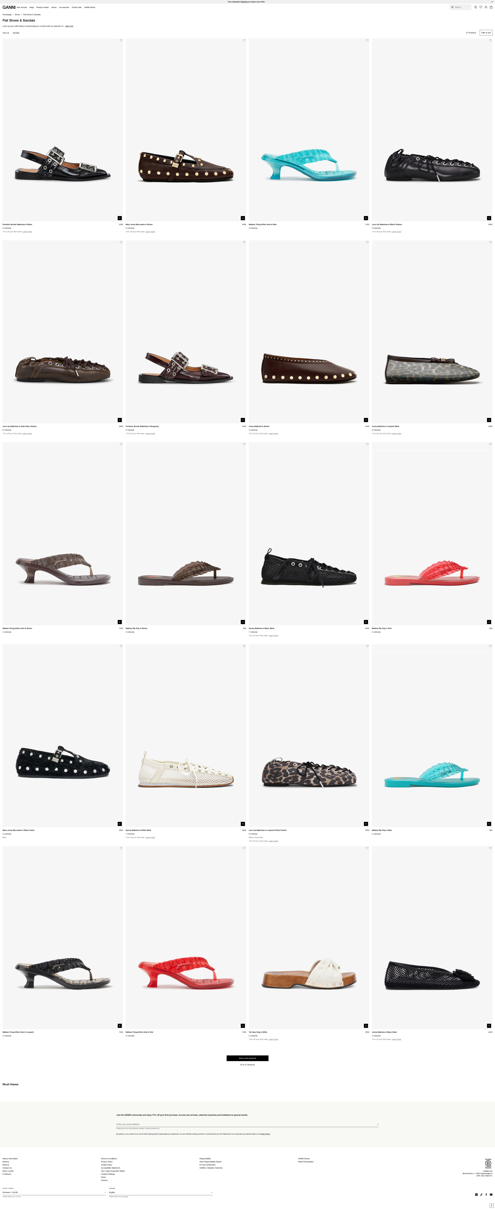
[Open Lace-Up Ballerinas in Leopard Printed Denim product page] (309, 735)
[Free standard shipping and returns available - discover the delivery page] (247, 2)
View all (6, 33)
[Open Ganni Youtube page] (491, 1194)
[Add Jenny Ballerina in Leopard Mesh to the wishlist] (490, 242)
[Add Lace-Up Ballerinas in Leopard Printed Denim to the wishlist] (367, 646)
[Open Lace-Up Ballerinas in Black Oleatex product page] (432, 129)
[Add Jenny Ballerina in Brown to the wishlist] (367, 242)
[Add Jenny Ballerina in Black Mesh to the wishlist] (490, 848)
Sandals (16, 33)
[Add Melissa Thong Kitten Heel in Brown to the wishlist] (121, 444)
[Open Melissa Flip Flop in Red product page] (432, 533)
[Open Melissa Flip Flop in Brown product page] (186, 533)
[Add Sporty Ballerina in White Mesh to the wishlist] (244, 646)
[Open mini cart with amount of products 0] (491, 7)
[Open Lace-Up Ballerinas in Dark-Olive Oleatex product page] (63, 331)
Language (112, 1188)
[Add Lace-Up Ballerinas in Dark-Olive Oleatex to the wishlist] (121, 242)
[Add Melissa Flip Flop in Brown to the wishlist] (244, 444)
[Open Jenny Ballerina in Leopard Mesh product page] (432, 331)
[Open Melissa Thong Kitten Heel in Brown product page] (63, 533)
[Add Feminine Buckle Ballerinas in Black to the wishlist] (121, 40)
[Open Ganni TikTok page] (481, 1194)
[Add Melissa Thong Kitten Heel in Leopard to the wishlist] (121, 848)
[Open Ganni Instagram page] (476, 1194)
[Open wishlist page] (480, 7)
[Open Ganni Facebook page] (486, 1194)
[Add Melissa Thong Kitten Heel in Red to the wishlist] (244, 848)
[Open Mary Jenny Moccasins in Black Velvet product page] (63, 735)
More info (69, 26)
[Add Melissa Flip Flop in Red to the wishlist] (490, 444)
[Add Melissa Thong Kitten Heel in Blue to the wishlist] (367, 40)
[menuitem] (22, 7)
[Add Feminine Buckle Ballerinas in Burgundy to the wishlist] (244, 242)
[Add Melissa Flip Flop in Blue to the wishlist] (490, 646)
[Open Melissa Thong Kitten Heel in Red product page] (186, 937)
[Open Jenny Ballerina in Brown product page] (309, 331)
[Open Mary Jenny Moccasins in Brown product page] (186, 129)
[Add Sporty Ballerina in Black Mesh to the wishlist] (367, 444)
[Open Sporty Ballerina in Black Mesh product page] (309, 533)
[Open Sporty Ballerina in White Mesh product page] (186, 735)
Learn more (27, 231)
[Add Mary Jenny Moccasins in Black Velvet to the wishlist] (121, 646)
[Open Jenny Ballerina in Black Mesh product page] (432, 937)
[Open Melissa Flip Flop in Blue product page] (432, 735)
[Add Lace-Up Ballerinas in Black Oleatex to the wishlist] (490, 40)
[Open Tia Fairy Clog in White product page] (309, 937)
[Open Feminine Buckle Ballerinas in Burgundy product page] (186, 331)
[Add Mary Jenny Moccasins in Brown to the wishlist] (244, 40)
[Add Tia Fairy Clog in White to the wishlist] (367, 848)
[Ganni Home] (9, 7)
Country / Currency (8, 1188)
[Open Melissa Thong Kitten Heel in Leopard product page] (63, 937)
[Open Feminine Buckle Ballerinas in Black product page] (63, 129)
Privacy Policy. (265, 1134)
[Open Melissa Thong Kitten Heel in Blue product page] (309, 129)
